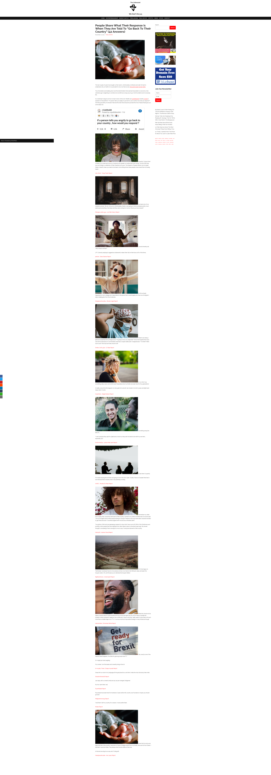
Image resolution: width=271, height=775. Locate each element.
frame (164, 140)
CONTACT (167, 18)
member (164, 142)
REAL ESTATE (143, 18)
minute (167, 142)
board (163, 138)
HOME (103, 18)
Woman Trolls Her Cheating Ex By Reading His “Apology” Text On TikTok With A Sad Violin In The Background (165, 118)
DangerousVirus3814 (100, 301)
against (156, 138)
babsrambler (98, 623)
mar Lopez (109, 755)
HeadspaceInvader (100, 755)
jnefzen (97, 256)
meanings (160, 142)
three (167, 144)
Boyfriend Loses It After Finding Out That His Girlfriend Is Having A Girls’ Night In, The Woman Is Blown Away (164, 111)
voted (172, 144)
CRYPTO (150, 18)
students (163, 144)
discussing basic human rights (138, 87)
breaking (166, 138)
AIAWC (97, 483)
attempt (160, 138)
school (156, 144)
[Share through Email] (1, 397)
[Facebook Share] (1, 376)
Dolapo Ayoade (109, 668)
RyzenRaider (98, 688)
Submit (158, 100)
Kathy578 (98, 532)
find (161, 140)
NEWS (156, 18)
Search (157, 25)
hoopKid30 (98, 394)
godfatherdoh (135, 99)
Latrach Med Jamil (109, 442)
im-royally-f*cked (100, 668)
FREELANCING (134, 18)
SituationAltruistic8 (100, 676)
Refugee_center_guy (100, 212)
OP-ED (161, 18)
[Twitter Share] (1, 379)
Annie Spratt (107, 577)
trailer (170, 144)
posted (146, 99)
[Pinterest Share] (1, 382)
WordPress (14, 140)
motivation (172, 142)
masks (156, 142)
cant (173, 138)
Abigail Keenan (106, 394)
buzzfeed (170, 138)
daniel (156, 140)
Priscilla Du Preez (104, 483)
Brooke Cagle (110, 301)
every (159, 140)
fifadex (97, 706)
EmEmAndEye (99, 442)
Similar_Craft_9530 (100, 347)
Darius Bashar (103, 256)
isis (166, 140)
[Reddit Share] (1, 385)
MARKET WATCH (124, 18)
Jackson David (105, 532)
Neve (2, 140)
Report (110, 173)
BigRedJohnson (99, 577)
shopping (160, 144)
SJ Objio (108, 347)
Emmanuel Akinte (107, 623)
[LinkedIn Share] (1, 388)
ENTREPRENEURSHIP (112, 18)
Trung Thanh (105, 173)
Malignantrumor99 (100, 698)
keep (168, 140)
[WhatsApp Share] (1, 394)
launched (171, 140)
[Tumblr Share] (1, 391)
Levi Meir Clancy (111, 212)
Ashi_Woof (98, 173)
